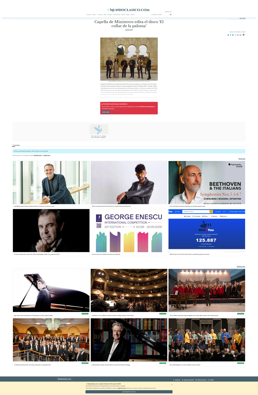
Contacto (211, 379)
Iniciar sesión (105, 112)
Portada (89, 14)
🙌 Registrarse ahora (129, 392)
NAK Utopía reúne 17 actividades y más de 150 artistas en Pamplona (99, 136)
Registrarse (167, 11)
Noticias (110, 14)
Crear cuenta (115, 112)
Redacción (129, 30)
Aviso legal (177, 379)
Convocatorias (116, 14)
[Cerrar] (172, 384)
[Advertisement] (129, 3)
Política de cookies (201, 379)
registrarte (46, 155)
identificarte (38, 155)
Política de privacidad (189, 379)
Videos (128, 14)
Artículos (100, 14)
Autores (133, 14)
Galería (123, 14)
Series (105, 14)
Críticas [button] (94, 14)
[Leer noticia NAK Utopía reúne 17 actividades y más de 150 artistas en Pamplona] (99, 129)
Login (171, 11)
